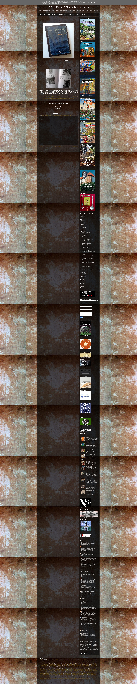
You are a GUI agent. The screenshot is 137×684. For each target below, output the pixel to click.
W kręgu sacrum (84, 611)
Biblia (69, 672)
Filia (48, 678)
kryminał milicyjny (58, 663)
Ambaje (59, 673)
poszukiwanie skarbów (89, 671)
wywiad (84, 664)
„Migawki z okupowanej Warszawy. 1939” (88, 269)
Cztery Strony (57, 677)
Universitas (41, 670)
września (83, 227)
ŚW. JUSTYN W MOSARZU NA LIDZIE (87, 612)
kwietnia (83, 272)
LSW (89, 674)
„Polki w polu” (88, 437)
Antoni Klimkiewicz (84, 593)
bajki (51, 673)
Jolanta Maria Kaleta (74, 666)
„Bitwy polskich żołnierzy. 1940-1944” (87, 258)
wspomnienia (42, 663)
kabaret (83, 671)
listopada (83, 224)
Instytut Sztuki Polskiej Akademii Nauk (68, 678)
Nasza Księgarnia (64, 669)
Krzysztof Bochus (81, 674)
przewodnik (47, 663)
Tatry (76, 671)
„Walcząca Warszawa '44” (86, 232)
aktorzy (43, 115)
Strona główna (42, 14)
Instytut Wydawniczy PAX (77, 678)
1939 (95, 673)
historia (47, 115)
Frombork (51, 674)
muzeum (87, 662)
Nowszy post (41, 146)
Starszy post (75, 146)
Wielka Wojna (47, 673)
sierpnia (83, 228)
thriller (67, 671)
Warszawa (67, 115)
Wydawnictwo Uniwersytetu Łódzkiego (54, 671)
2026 (82, 215)
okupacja (64, 115)
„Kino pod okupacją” (85, 259)
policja (54, 668)
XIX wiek (63, 671)
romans (92, 666)
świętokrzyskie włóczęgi (85, 540)
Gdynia (78, 673)
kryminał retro (68, 659)
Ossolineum (70, 669)
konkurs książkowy (81, 668)
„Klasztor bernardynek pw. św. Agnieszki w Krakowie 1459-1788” (91, 455)
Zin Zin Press (89, 677)
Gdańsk (41, 666)
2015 (82, 284)
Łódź (57, 668)
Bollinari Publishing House (88, 675)
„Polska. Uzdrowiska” (85, 263)
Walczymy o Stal (84, 630)
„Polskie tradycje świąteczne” (86, 266)
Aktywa (63, 675)
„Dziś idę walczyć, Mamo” (86, 242)
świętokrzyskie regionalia (64, 672)
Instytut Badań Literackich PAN (53, 678)
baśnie (79, 671)
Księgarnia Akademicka (88, 670)
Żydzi (86, 668)
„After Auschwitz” (84, 235)
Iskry (63, 664)
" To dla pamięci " (84, 617)
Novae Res (92, 660)
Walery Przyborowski (85, 665)
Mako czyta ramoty (84, 546)
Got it (94, 2)
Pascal (41, 675)
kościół (88, 673)
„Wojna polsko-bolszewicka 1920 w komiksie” (89, 236)
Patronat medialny (51, 14)
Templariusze (45, 675)
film (45, 115)
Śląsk (61, 668)
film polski (53, 672)
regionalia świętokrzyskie (83, 660)
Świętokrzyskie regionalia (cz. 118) (87, 255)
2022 (82, 220)
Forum (78, 14)
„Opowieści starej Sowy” (85, 618)
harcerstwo (86, 669)
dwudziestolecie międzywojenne (78, 669)
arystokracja (87, 678)
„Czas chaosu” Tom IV (85, 240)
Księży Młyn (63, 670)
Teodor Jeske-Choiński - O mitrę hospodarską (88, 547)
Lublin (81, 673)
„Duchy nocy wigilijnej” (89, 466)
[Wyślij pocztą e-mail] (53, 113)
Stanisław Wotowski (92, 668)
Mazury (81, 666)
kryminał (49, 659)
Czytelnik (83, 667)
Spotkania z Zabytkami (52, 665)
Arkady (62, 673)
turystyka (72, 663)
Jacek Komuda (57, 669)
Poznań (83, 662)
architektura (70, 665)
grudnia (83, 223)
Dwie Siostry (61, 677)
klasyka (52, 663)
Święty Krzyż (54, 673)
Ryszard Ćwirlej (89, 667)
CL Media (69, 673)
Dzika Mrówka (50, 676)
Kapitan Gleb (72, 676)
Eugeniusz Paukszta (67, 677)
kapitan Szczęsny (86, 666)
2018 (82, 280)
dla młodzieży (42, 662)
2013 (82, 287)
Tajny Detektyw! (84, 598)
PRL (81, 659)
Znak (62, 667)
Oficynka (77, 663)
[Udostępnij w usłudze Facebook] (56, 113)
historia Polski (51, 115)
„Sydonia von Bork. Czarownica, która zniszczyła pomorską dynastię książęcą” (91, 472)
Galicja (53, 669)
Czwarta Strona (45, 664)
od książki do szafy (84, 633)
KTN (40, 664)
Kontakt (83, 14)
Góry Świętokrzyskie (72, 667)
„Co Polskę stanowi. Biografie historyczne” (88, 251)
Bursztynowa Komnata (46, 674)
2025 (82, 216)
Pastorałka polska (84, 625)
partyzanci (92, 673)
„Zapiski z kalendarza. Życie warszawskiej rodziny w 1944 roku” (91, 491)
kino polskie (84, 673)
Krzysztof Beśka (71, 671)
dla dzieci (70, 664)
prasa (80, 664)
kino (61, 115)
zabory (90, 669)
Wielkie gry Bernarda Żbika (47, 672)
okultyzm (57, 672)
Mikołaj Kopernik (93, 674)
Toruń (41, 672)
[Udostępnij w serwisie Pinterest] (57, 113)
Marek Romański (53, 666)
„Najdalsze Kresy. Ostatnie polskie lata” (88, 262)
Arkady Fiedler (80, 675)
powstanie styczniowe (47, 668)
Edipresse (54, 676)
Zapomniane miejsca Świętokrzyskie (53, 675)
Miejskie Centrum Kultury (85, 631)
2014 (82, 286)
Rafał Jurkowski (83, 678)
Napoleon (94, 669)
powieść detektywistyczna (85, 663)
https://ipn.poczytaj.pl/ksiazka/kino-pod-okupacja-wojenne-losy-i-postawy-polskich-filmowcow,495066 (58, 98)
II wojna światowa (56, 115)
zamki (91, 663)
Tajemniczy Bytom (84, 585)
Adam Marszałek (67, 666)
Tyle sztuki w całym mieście (86, 553)
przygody (51, 660)
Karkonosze (61, 674)
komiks (79, 662)
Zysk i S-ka (65, 665)
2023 (82, 219)
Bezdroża (45, 678)
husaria (77, 676)
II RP (95, 663)
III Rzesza (80, 672)
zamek (66, 664)
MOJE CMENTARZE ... (85, 571)
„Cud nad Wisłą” (84, 246)
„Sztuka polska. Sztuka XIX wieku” (87, 248)
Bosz (40, 674)
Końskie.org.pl (83, 562)
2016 (82, 283)
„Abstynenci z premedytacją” (86, 243)
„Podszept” (83, 254)
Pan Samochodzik (52, 664)
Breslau (66, 667)
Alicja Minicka (75, 675)
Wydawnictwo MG (42, 669)
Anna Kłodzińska (44, 665)
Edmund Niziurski (60, 676)
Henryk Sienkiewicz (67, 676)
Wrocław (96, 664)
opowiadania (58, 664)
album (75, 662)
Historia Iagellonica (74, 672)
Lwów (45, 666)
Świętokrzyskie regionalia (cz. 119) (87, 239)
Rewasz (86, 677)
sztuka (57, 662)
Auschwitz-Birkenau (52, 677)
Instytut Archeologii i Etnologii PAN (88, 672)
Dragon (46, 676)
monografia (61, 662)
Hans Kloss (56, 674)
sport (58, 670)
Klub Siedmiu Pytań (62, 14)
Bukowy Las (46, 670)
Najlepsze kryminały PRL (68, 662)
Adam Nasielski (93, 665)
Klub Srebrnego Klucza (67, 674)
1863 (93, 677)
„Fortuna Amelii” (88, 448)
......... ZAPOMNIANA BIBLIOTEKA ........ (68, 7)
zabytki (74, 660)
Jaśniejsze (83, 554)
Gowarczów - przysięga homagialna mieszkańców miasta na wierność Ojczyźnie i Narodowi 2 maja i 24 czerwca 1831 (88, 564)
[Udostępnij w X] (55, 113)
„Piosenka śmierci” (88, 461)
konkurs (55, 670)
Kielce (74, 664)
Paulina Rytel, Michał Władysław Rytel (87, 572)
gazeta (92, 664)
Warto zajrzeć (71, 14)
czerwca (83, 231)
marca (83, 273)
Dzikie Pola (48, 669)
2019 (82, 279)
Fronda (91, 662)
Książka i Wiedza (82, 677)
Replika (45, 660)
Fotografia (81, 670)
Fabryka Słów (66, 668)
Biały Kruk (65, 673)
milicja (95, 662)
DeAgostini (73, 673)
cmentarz (70, 670)
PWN (48, 666)
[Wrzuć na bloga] (54, 113)
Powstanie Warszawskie (46, 667)
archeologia (53, 667)
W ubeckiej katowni (84, 586)
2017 (82, 282)
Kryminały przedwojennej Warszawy (47, 661)
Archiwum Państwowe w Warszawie (45, 677)
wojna (70, 115)
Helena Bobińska (73, 677)
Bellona (88, 664)
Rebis (59, 666)
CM (85, 659)
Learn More (89, 2)
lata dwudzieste (51, 662)
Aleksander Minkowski (69, 675)
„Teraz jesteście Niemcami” (86, 244)
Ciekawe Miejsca (67, 660)
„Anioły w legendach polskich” (86, 250)
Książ (86, 674)
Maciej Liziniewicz (73, 668)
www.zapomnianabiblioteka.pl (84, 642)
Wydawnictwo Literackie (66, 663)
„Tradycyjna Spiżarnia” (85, 247)
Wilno (67, 670)
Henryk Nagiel (77, 677)
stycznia (83, 276)
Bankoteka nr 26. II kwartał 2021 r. (87, 265)
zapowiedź (58, 667)
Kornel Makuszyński (75, 674)
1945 (60, 675)
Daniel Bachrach (76, 670)
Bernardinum (59, 665)
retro (41, 660)
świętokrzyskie (58, 660)
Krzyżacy (51, 670)
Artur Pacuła (79, 667)
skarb (47, 662)
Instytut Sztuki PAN (60, 678)
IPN (60, 115)
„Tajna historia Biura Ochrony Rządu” (87, 267)
